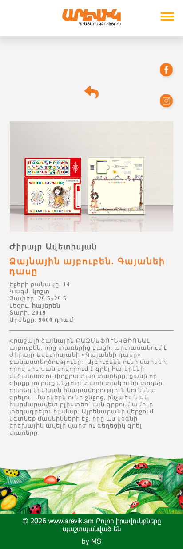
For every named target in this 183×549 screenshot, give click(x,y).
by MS (91, 541)
